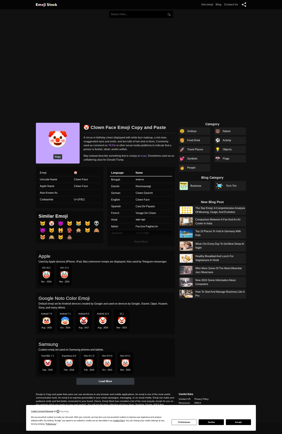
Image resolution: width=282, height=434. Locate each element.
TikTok (112, 145)
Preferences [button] (51, 424)
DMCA (197, 403)
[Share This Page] (244, 4)
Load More (105, 381)
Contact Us (231, 4)
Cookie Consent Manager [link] (42, 411)
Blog (218, 4)
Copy (58, 156)
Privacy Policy (201, 399)
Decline (211, 422)
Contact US (184, 399)
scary (144, 155)
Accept (238, 422)
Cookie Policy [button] (119, 420)
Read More (141, 241)
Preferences (184, 422)
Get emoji (207, 4)
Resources (184, 403)
